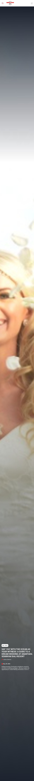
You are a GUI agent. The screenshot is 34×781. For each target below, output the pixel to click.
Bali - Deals (5, 645)
